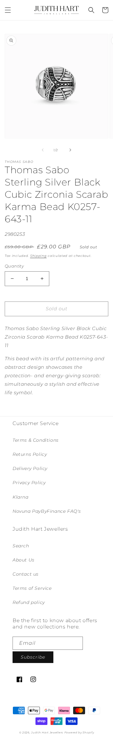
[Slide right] (70, 150)
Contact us (26, 574)
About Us (24, 560)
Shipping (38, 256)
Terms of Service (32, 588)
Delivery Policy (30, 468)
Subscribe (33, 657)
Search (21, 546)
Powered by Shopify (79, 732)
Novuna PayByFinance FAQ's (47, 511)
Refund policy (29, 602)
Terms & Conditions (36, 440)
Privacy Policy (29, 482)
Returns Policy (30, 454)
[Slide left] (43, 150)
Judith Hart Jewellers (47, 732)
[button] (8, 10)
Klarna (21, 497)
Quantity (14, 265)
